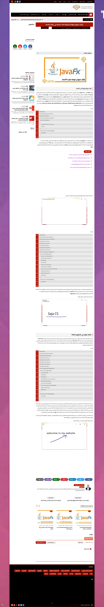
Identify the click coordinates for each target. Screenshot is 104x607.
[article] (50, 499)
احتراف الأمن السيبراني (86, 571)
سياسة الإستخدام (75, 1)
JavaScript (52, 574)
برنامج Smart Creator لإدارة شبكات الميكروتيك (20, 99)
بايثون (45, 571)
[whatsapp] (15, 2)
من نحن (69, 1)
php (45, 574)
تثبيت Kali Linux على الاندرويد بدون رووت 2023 (20, 89)
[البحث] (12, 2)
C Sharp (84, 574)
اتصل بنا (64, 1)
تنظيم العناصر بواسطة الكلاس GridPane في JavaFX (79, 155)
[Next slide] (37, 506)
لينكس (56, 14)
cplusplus (77, 574)
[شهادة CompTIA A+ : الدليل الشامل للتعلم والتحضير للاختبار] (31, 118)
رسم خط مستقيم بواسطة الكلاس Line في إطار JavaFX (79, 158)
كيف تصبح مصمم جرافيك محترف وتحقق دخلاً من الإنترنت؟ (21, 19)
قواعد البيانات (31, 571)
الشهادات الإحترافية (82, 14)
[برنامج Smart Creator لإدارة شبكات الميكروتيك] (31, 98)
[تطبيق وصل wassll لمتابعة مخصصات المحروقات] (31, 78)
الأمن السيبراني (71, 14)
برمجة (50, 14)
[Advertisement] (36, 7)
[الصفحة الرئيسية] (90, 15)
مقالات (43, 14)
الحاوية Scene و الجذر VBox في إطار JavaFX (81, 161)
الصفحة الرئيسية (89, 1)
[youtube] (19, 605)
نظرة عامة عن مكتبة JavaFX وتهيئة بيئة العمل (80, 164)
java (62, 28)
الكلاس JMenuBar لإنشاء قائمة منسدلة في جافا (80, 167)
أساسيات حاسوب (23, 14)
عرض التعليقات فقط (51, 542)
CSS (71, 574)
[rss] (12, 605)
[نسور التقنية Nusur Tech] (83, 7)
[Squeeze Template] (92, 605)
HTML (65, 574)
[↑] (52, 603)
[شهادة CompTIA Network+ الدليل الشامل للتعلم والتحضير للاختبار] (31, 108)
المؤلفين (55, 1)
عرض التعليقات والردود (40, 542)
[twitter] (18, 2)
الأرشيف (60, 1)
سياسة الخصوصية (82, 1)
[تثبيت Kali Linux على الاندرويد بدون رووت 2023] (31, 88)
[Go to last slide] (39, 506)
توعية (63, 14)
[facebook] (20, 2)
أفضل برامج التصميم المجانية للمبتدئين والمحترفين (48, 19)
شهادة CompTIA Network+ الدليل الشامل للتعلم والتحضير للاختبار (20, 109)
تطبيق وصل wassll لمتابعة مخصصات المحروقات (19, 79)
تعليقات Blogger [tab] (88, 538)
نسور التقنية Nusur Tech (74, 605)
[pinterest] (14, 605)
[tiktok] (17, 605)
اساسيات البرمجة (34, 14)
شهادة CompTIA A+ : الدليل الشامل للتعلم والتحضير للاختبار (20, 119)
